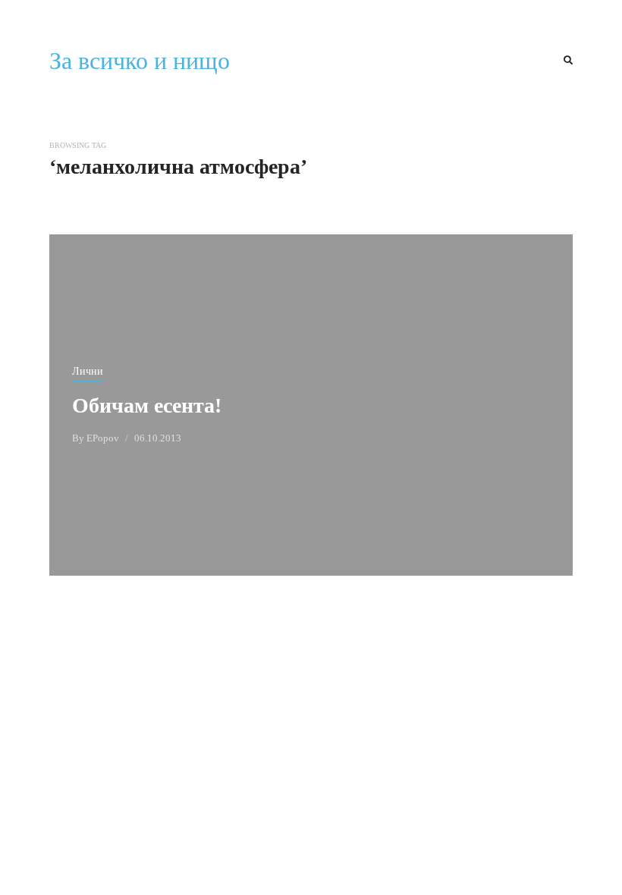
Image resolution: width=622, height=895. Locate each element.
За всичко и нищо (139, 60)
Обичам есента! (146, 404)
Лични (87, 370)
